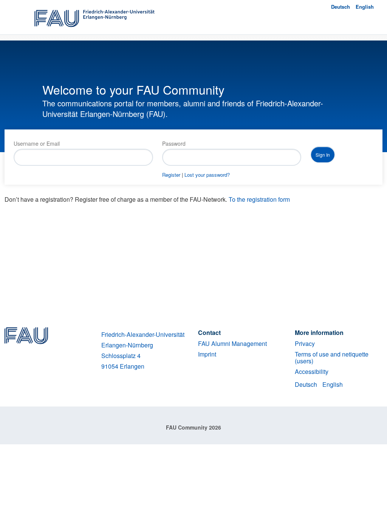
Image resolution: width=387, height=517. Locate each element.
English (365, 6)
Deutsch (340, 6)
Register (171, 174)
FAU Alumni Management (232, 343)
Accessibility (311, 371)
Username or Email (37, 143)
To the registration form (259, 199)
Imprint (207, 354)
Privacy (305, 343)
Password (174, 143)
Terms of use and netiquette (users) (331, 357)
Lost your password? (207, 174)
